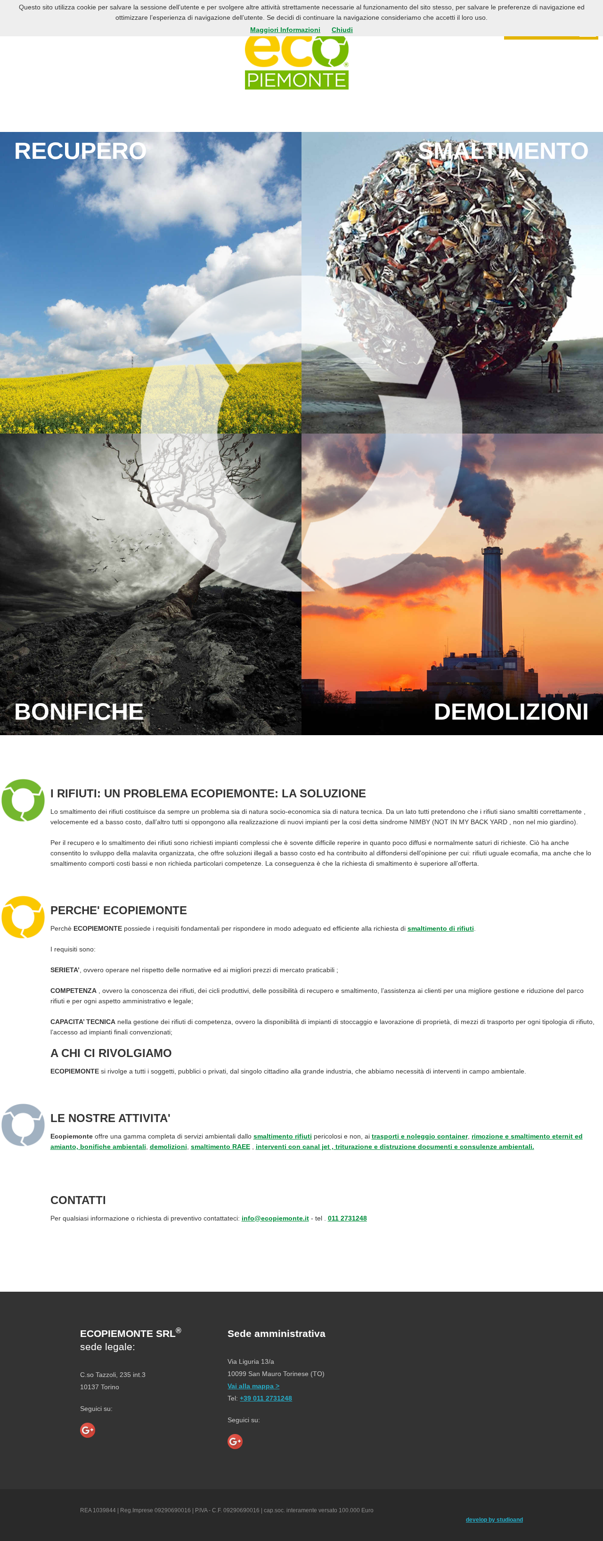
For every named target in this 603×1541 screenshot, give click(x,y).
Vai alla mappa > (253, 1386)
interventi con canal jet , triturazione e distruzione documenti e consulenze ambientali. (395, 1146)
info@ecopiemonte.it (275, 1218)
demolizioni (168, 1146)
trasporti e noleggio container (420, 1136)
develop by (494, 1519)
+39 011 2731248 (266, 1398)
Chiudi (342, 29)
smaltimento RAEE (220, 1146)
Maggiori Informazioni (285, 29)
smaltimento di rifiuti (440, 928)
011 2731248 (347, 1218)
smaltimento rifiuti (282, 1136)
